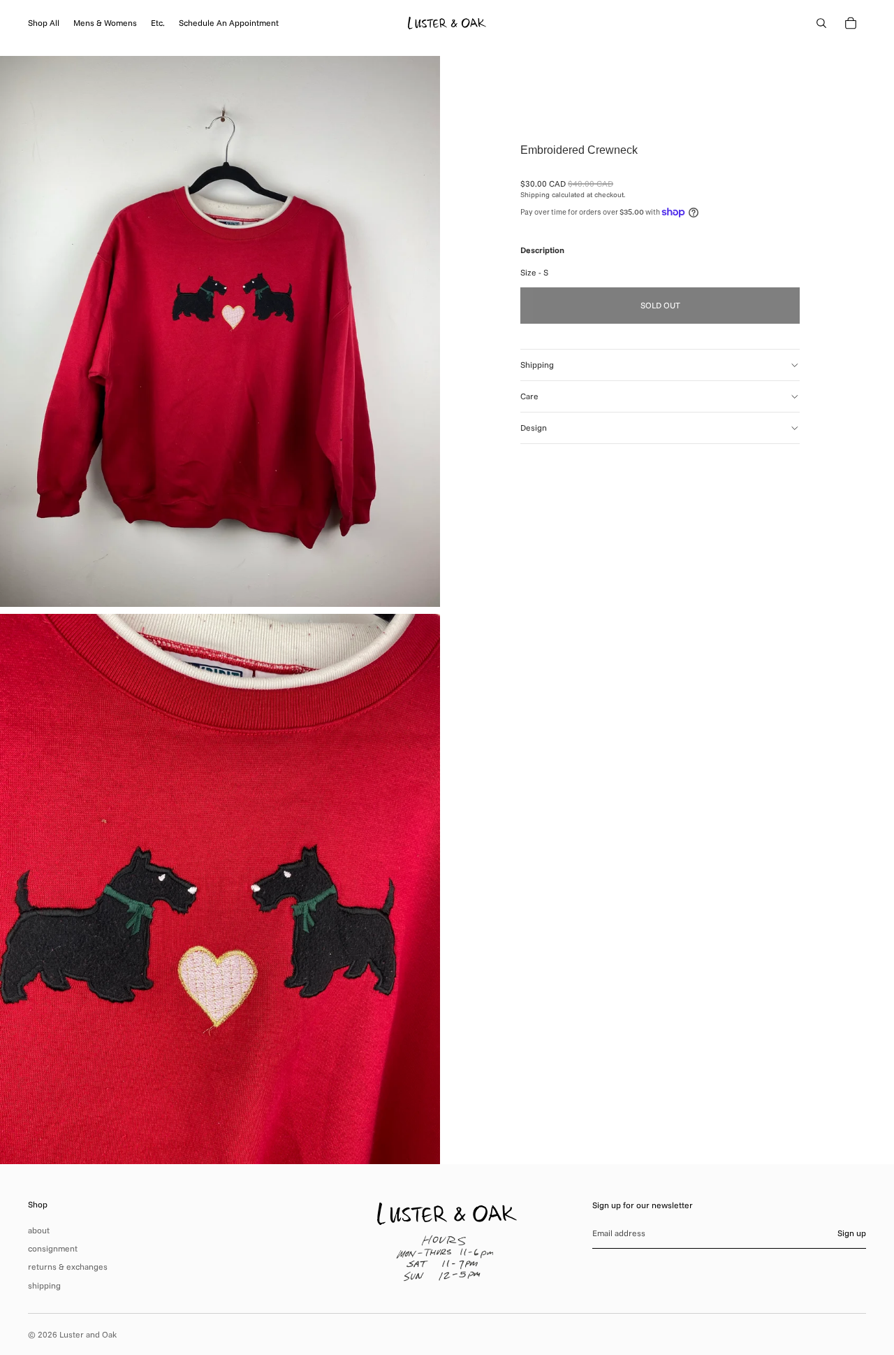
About (39, 1230)
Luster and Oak (88, 1334)
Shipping (537, 364)
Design (533, 427)
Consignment (53, 1248)
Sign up (851, 1233)
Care (529, 396)
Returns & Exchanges (68, 1266)
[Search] (821, 23)
